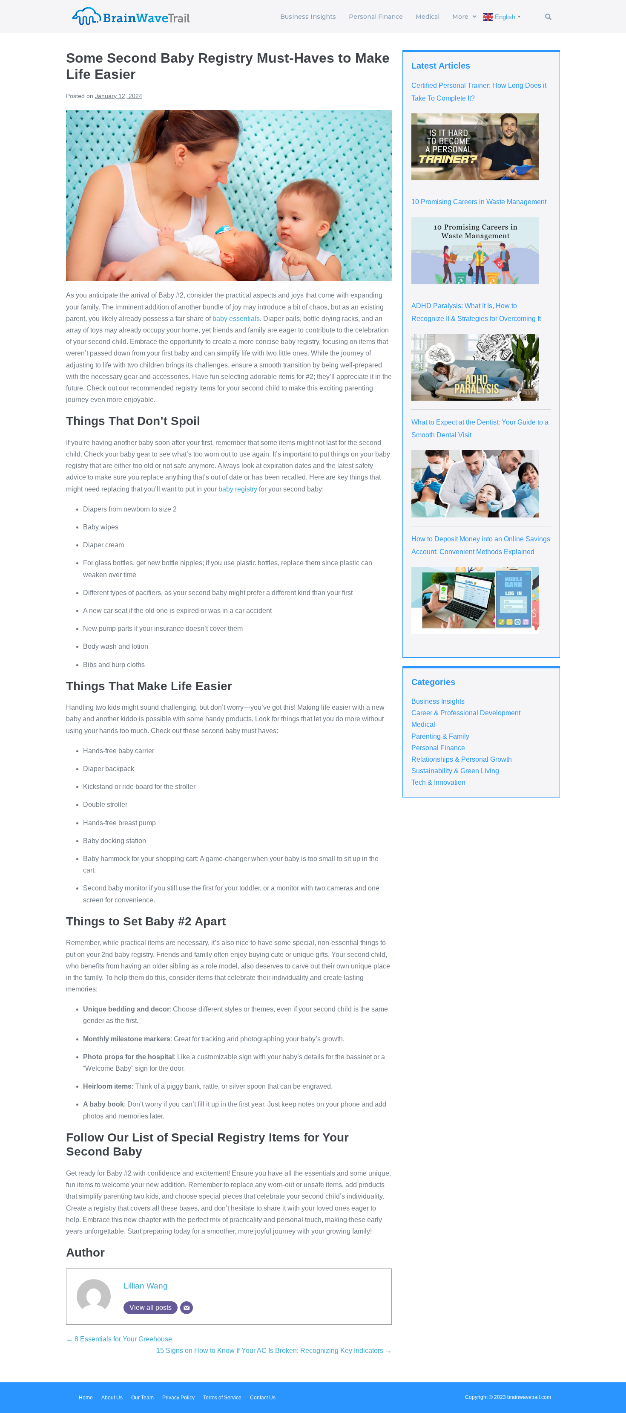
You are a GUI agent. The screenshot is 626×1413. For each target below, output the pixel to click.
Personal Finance (376, 16)
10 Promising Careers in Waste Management (478, 201)
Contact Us (263, 1398)
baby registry (237, 489)
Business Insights (308, 16)
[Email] (186, 1307)
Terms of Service (222, 1398)
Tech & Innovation (438, 782)
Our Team (142, 1398)
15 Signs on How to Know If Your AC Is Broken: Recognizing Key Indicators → (274, 1350)
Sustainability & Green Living (455, 770)
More (460, 16)
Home (86, 1398)
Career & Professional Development (465, 713)
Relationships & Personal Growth (461, 759)
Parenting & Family (440, 736)
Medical (427, 16)
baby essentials (236, 318)
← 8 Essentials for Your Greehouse (119, 1339)
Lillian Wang (145, 1285)
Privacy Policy (178, 1398)
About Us (112, 1398)
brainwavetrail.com (529, 1397)
